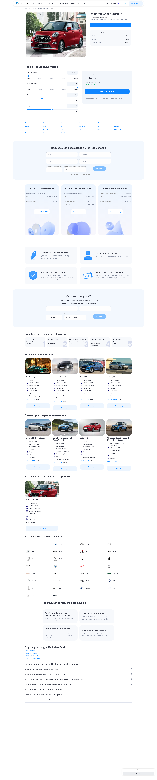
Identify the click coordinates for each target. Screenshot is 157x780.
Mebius (98, 129)
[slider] (29, 76)
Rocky (27, 126)
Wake (26, 133)
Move (26, 122)
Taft (98, 122)
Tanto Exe (63, 133)
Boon (62, 126)
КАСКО (40, 3)
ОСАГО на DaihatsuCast (32, 658)
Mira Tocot (82, 126)
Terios (27, 129)
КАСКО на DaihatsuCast (32, 656)
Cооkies (133, 771)
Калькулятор (64, 3)
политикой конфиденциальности (83, 174)
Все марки (83, 594)
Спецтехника (82, 3)
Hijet (80, 122)
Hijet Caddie (46, 129)
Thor (115, 122)
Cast (62, 129)
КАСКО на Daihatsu (31, 650)
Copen (80, 129)
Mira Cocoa (117, 129)
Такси (73, 3)
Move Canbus (47, 122)
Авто (33, 3)
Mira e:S (116, 126)
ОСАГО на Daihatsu (31, 653)
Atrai (62, 122)
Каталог (55, 3)
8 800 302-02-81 (110, 3)
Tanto (44, 126)
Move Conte (46, 133)
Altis (98, 126)
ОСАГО (47, 3)
